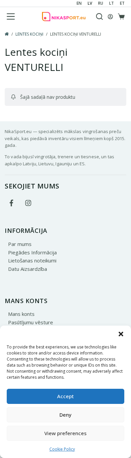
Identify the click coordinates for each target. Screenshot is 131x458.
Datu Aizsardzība (27, 268)
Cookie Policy (62, 449)
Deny (65, 414)
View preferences (65, 433)
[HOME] (7, 34)
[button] (121, 334)
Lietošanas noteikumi (32, 260)
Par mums (20, 244)
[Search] (99, 16)
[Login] (110, 16)
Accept (65, 396)
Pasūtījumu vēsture (30, 322)
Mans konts (21, 313)
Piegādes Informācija (32, 252)
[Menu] (11, 16)
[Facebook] (11, 203)
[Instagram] (28, 203)
